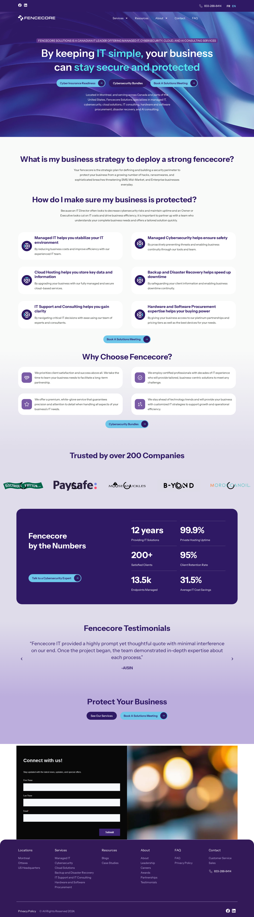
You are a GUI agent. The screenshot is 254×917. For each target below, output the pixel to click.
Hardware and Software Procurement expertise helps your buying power (182, 308)
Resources (141, 18)
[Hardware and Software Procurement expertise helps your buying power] (140, 314)
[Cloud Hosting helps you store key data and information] (27, 280)
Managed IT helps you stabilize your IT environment (69, 240)
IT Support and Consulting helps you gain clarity (72, 308)
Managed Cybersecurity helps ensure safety (188, 237)
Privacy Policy (27, 911)
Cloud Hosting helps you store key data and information (73, 274)
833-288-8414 (213, 6)
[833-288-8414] (201, 6)
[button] (21, 659)
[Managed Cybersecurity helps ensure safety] (140, 243)
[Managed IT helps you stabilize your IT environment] (27, 246)
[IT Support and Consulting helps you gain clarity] (27, 314)
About (159, 18)
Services (118, 18)
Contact (180, 18)
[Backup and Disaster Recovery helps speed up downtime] (140, 280)
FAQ (195, 18)
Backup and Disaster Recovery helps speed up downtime (189, 274)
